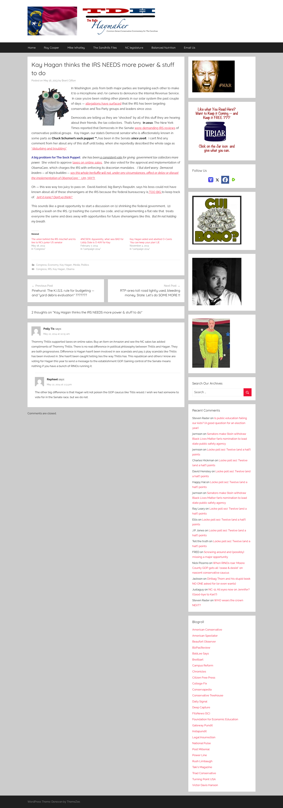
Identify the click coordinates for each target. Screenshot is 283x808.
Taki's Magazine (202, 767)
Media (76, 264)
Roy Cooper (51, 47)
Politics (85, 264)
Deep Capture (201, 707)
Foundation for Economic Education (215, 719)
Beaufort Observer (204, 641)
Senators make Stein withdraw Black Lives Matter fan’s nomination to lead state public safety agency (219, 438)
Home (32, 47)
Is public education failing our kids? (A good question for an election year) (219, 423)
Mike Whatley (76, 47)
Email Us (189, 47)
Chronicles (199, 671)
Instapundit (199, 731)
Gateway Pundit (202, 725)
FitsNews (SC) (201, 713)
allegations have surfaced (103, 103)
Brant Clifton (69, 80)
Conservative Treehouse (207, 695)
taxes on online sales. (87, 162)
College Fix (199, 683)
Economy (53, 264)
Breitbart (197, 659)
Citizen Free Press (203, 677)
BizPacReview (201, 647)
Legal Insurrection (203, 737)
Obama (70, 269)
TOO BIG (155, 192)
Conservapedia (202, 689)
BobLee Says (200, 653)
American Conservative (207, 629)
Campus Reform (202, 665)
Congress (41, 264)
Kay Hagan (66, 264)
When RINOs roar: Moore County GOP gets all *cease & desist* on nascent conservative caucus (218, 567)
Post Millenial (201, 749)
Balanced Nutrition (163, 47)
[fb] (225, 180)
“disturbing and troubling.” (49, 148)
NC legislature (134, 47)
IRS (50, 269)
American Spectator (205, 635)
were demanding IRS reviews (155, 128)
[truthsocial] (211, 179)
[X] (217, 179)
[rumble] (233, 179)
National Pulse (201, 743)
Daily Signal (199, 701)
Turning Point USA (204, 779)
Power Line (199, 755)
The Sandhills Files (105, 47)
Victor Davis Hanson (205, 785)
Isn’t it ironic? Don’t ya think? (54, 197)
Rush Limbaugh (202, 761)
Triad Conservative (204, 773)
